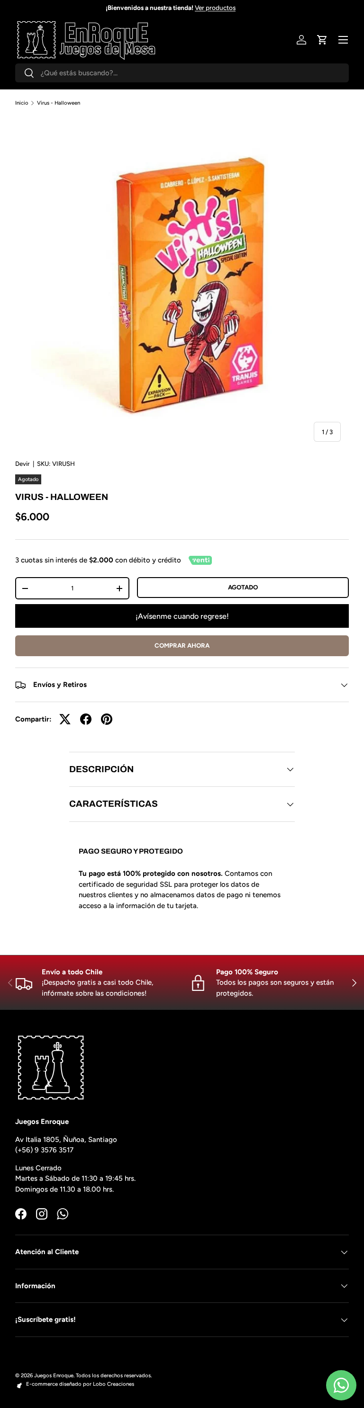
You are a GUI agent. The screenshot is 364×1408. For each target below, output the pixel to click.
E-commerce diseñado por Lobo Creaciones (80, 1384)
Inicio (21, 103)
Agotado (243, 587)
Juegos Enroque (53, 1375)
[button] (322, 39)
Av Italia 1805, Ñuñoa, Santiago (66, 1139)
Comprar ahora (182, 645)
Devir (22, 463)
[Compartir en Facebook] (85, 719)
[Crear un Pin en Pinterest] (106, 719)
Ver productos (226, 7)
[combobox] (182, 72)
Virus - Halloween (58, 103)
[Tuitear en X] (65, 719)
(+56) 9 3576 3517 (44, 1150)
